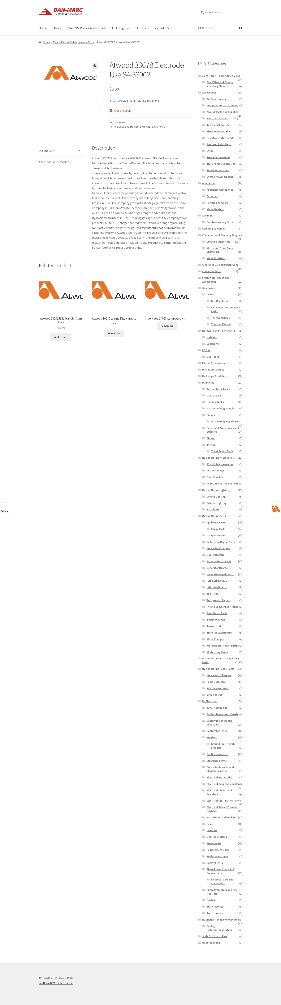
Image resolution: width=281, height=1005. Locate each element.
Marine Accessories (213, 363)
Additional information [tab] (54, 162)
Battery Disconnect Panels (222, 714)
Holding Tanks (215, 402)
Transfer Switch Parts (220, 632)
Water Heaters (215, 209)
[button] (95, 66)
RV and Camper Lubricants (222, 606)
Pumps (211, 415)
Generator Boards (217, 568)
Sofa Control (214, 694)
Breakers (212, 737)
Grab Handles (215, 477)
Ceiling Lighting (216, 496)
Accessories (209, 92)
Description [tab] (46, 150)
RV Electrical (209, 701)
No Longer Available (214, 376)
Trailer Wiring (215, 906)
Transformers (215, 913)
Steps (210, 150)
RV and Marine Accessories (218, 457)
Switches (212, 900)
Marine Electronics (213, 369)
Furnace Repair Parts (219, 561)
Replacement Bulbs (218, 850)
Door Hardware (215, 555)
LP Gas (211, 294)
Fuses (210, 824)
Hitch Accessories (217, 118)
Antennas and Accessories (222, 105)
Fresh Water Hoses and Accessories (215, 279)
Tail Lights (213, 509)
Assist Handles (215, 470)
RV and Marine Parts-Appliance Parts (73, 42)
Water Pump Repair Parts (226, 421)
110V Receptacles (217, 707)
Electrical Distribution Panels (224, 800)
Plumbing (208, 382)
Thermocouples (220, 318)
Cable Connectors (217, 754)
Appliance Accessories (220, 189)
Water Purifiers (216, 258)
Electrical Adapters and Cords (224, 784)
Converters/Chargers (219, 675)
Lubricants (213, 343)
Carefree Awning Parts (220, 222)
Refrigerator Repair (218, 600)
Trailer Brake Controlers (221, 164)
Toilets (211, 444)
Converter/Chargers (218, 548)
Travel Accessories (218, 170)
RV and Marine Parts (214, 516)
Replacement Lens (217, 856)
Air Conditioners (216, 99)
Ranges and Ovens (218, 202)
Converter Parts (211, 271)
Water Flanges (215, 639)
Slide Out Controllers (214, 936)
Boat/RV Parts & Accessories (86, 28)
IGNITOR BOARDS (217, 580)
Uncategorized (211, 942)
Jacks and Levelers (218, 125)
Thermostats (215, 626)
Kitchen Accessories (219, 131)
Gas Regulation (220, 301)
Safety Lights (215, 863)
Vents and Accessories (220, 176)
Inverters (212, 830)
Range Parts (218, 529)
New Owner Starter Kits (220, 138)
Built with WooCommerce (56, 983)
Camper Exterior (216, 535)
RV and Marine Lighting (216, 490)
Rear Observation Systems (222, 483)
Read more (114, 333)
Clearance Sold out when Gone (220, 264)
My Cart (159, 28)
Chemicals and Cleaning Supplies (222, 235)
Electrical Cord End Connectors (222, 881)
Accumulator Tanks (218, 389)
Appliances (208, 183)
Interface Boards (217, 587)
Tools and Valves (221, 324)
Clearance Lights (217, 760)
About (58, 28)
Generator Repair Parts (220, 574)
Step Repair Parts (217, 613)
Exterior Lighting (217, 503)
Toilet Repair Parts (222, 451)
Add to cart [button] (61, 337)
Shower (211, 438)
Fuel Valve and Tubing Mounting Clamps (220, 84)
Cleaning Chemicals (218, 241)
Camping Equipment (214, 228)
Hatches (212, 337)
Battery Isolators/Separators (219, 928)
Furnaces (212, 196)
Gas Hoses (208, 288)
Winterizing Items (217, 652)
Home (43, 28)
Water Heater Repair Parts (222, 645)
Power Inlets (214, 843)
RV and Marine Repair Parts (218, 669)
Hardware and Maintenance (218, 330)
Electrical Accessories (220, 777)
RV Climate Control (218, 688)
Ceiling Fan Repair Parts (221, 542)
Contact (142, 28)
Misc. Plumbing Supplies (221, 408)
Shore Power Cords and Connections (220, 871)
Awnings (207, 215)
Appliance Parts (216, 522)
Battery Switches (217, 731)
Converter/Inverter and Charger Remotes (220, 769)
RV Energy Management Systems (221, 919)
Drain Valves (214, 395)
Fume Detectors (216, 682)
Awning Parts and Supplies (222, 112)
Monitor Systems (217, 837)
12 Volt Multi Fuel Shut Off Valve (221, 75)
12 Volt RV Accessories (220, 464)
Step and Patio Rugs (219, 144)
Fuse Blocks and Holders (221, 817)
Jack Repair (213, 593)
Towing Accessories (218, 157)
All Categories (121, 28)
